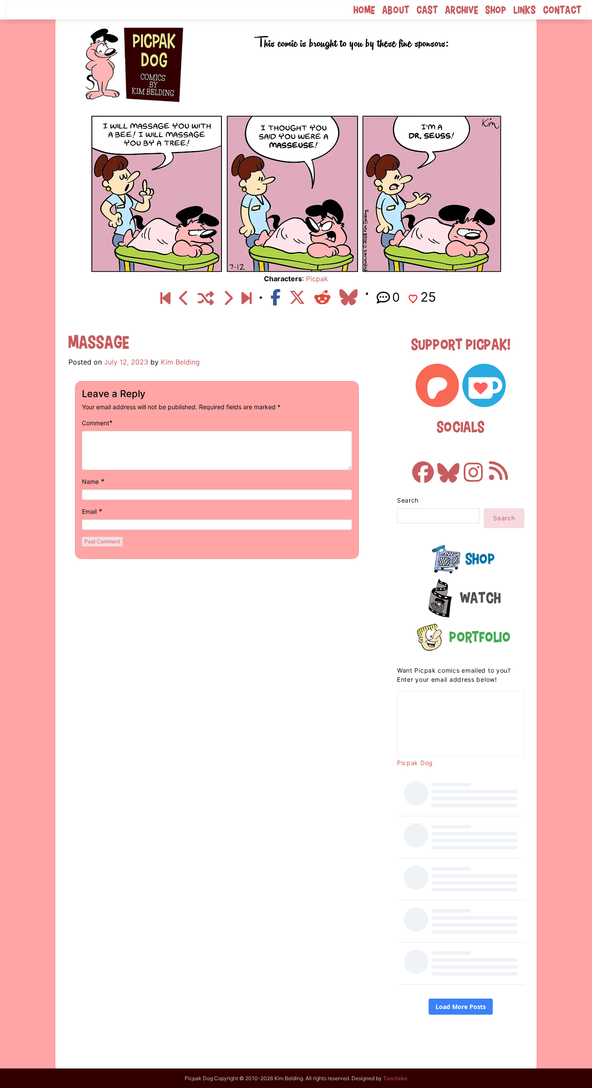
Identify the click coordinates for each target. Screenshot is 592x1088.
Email (89, 511)
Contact (562, 10)
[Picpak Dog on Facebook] (423, 468)
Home (364, 10)
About (396, 10)
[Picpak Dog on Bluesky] (448, 468)
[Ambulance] (184, 299)
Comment (95, 423)
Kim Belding (180, 362)
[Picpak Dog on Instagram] (473, 468)
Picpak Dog (415, 762)
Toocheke (395, 1078)
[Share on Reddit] (322, 297)
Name (90, 481)
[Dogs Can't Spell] (165, 299)
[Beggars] (228, 299)
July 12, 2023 (126, 362)
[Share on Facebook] (275, 297)
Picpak (317, 278)
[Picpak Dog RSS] (498, 468)
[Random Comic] (206, 299)
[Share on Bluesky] (348, 297)
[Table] (246, 299)
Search (408, 500)
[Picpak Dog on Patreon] (437, 385)
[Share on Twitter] (297, 297)
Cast (427, 10)
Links (525, 10)
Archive (461, 10)
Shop (496, 10)
